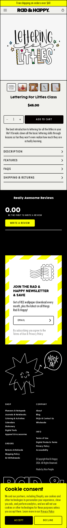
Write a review (20, 223)
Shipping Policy (12, 454)
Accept (19, 520)
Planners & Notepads (15, 411)
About (39, 411)
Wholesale (41, 422)
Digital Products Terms (46, 442)
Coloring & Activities (15, 418)
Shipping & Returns (19, 177)
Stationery (10, 426)
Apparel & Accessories (16, 434)
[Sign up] (50, 320)
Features (11, 160)
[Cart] (63, 10)
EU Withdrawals (12, 458)
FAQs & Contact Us (45, 418)
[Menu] (5, 10)
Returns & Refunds (14, 450)
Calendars (10, 422)
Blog (38, 415)
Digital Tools (11, 430)
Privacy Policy (47, 511)
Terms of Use (42, 438)
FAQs (7, 168)
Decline (48, 520)
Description (13, 151)
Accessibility (42, 450)
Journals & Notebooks (15, 415)
